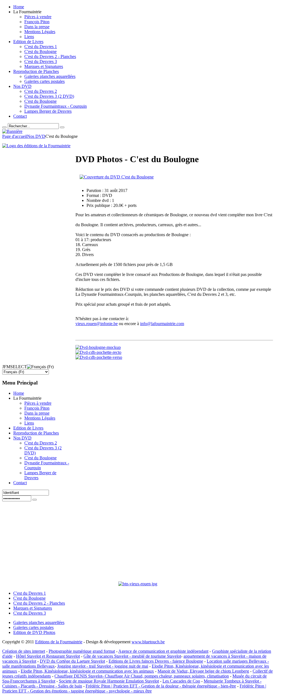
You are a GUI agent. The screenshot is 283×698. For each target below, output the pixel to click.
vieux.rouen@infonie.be (96, 323)
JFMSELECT (14, 366)
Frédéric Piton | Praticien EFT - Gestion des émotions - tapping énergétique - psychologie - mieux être (134, 688)
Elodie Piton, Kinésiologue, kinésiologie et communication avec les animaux (87, 671)
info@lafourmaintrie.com (162, 323)
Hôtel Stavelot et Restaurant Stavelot (48, 656)
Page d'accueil (14, 136)
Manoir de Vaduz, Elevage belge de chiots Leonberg (203, 671)
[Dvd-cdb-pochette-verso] (98, 357)
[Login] (34, 500)
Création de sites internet (23, 651)
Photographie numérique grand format (82, 651)
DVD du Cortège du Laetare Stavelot (72, 661)
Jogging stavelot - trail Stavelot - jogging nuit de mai (102, 666)
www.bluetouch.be (148, 641)
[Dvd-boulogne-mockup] (98, 347)
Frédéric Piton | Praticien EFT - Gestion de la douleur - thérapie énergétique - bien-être (161, 686)
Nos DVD (36, 136)
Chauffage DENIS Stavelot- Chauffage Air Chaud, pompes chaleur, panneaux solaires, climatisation (141, 676)
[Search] (4, 127)
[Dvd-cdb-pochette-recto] (98, 352)
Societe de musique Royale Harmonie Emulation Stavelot (109, 681)
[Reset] (62, 127)
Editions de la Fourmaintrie (58, 641)
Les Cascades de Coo (181, 681)
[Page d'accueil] (36, 145)
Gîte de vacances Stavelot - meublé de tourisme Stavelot (132, 656)
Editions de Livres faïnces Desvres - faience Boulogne (156, 661)
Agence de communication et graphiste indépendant (163, 651)
